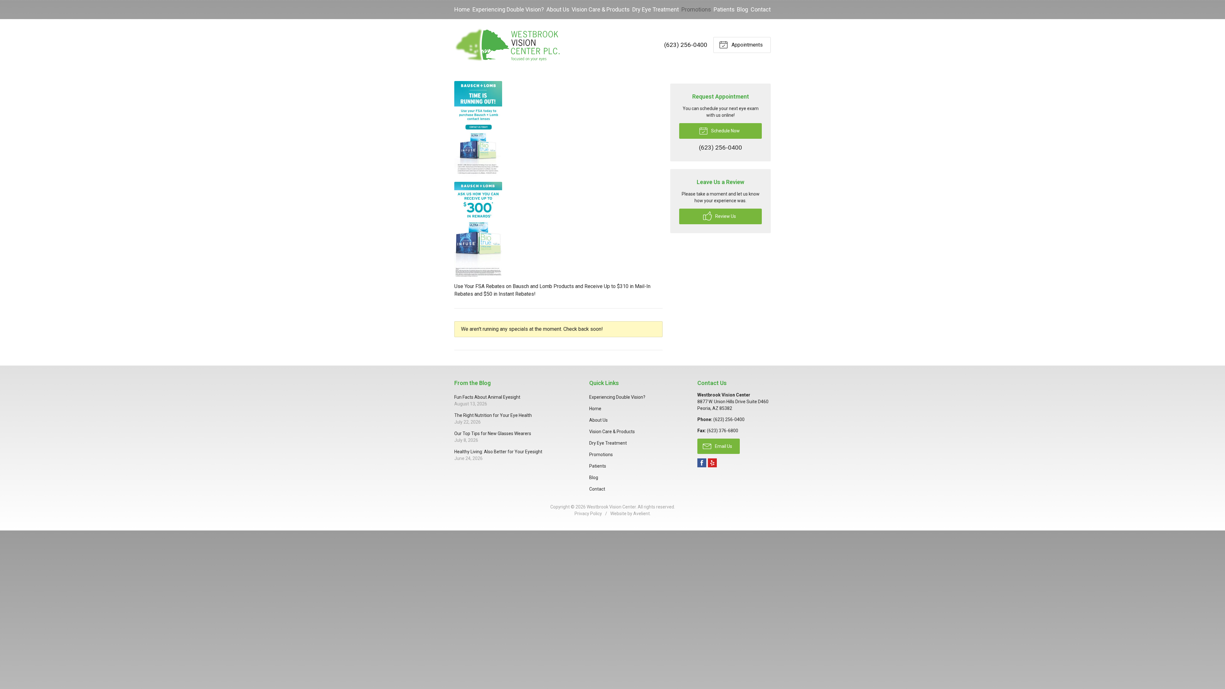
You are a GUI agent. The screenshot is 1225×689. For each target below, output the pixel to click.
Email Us (723, 446)
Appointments (746, 45)
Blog (742, 9)
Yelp (712, 462)
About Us (557, 9)
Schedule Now (725, 130)
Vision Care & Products (601, 9)
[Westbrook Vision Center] (507, 45)
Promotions (696, 9)
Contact (761, 9)
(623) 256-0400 (685, 44)
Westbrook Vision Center (611, 506)
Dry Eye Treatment (655, 9)
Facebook (701, 462)
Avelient (641, 513)
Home (462, 9)
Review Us (725, 216)
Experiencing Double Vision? (508, 9)
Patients (724, 9)
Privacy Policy (588, 513)
